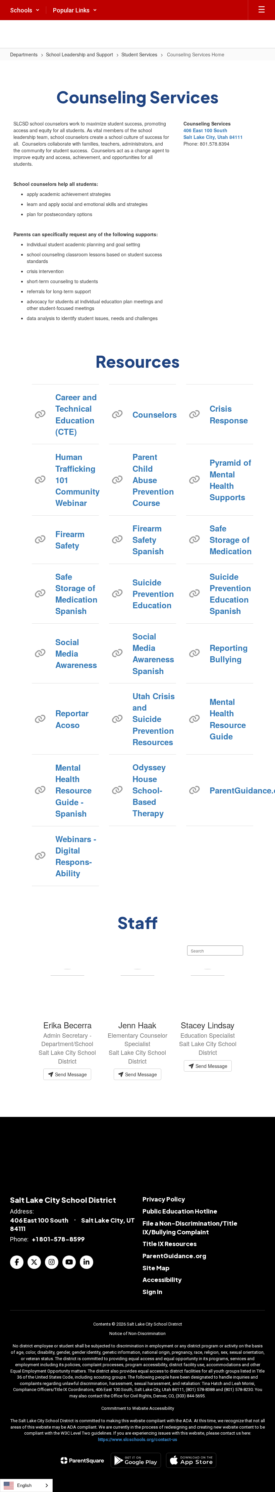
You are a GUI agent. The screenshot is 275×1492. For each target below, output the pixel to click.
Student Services (139, 54)
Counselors (154, 414)
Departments (24, 54)
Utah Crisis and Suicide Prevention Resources (153, 719)
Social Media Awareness (76, 653)
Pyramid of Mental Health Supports (230, 480)
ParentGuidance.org (231, 790)
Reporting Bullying (229, 653)
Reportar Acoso (72, 718)
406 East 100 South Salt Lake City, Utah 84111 (213, 133)
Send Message (70, 1074)
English (24, 1485)
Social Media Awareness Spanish (153, 653)
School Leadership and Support (79, 54)
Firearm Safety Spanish (148, 539)
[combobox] (26, 1485)
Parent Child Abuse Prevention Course (153, 479)
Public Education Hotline (180, 1211)
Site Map (156, 1268)
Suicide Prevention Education (153, 593)
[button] (24, 10)
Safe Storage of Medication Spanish (76, 594)
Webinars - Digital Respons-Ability (75, 856)
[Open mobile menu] (261, 10)
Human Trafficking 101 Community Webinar (77, 479)
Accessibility (162, 1279)
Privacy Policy (164, 1199)
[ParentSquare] (82, 1460)
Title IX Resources (170, 1243)
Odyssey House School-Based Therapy (149, 790)
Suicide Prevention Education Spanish (230, 594)
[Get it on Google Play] (136, 1460)
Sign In (152, 1291)
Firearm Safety (70, 539)
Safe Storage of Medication (231, 539)
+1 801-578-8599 (58, 1239)
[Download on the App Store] (191, 1460)
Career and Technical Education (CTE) (76, 414)
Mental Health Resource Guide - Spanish (73, 790)
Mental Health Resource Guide (228, 719)
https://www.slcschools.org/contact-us (137, 1439)
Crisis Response (229, 414)
